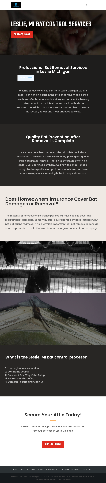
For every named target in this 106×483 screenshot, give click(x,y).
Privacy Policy (51, 469)
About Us (24, 469)
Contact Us (86, 469)
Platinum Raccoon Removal (58, 479)
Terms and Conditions (69, 469)
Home (15, 469)
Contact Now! (22, 35)
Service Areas (37, 469)
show (30, 78)
